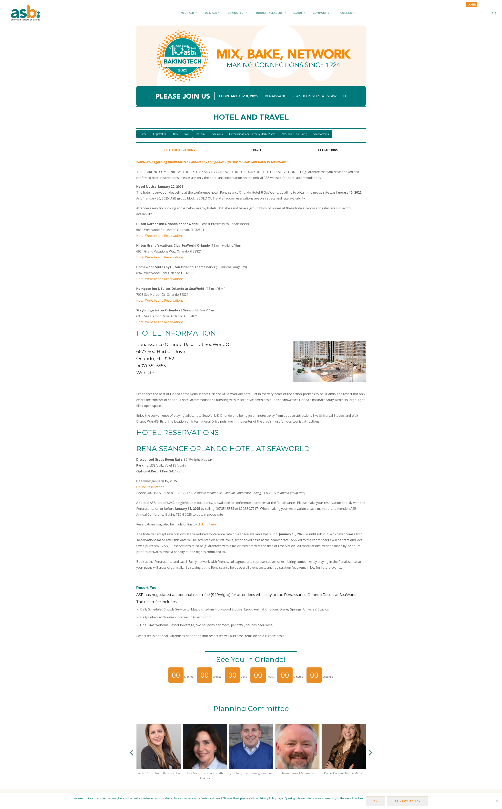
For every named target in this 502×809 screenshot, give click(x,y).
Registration (159, 134)
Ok (375, 801)
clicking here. (207, 524)
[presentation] (131, 752)
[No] (497, 801)
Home (143, 134)
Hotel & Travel (181, 134)
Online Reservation (150, 487)
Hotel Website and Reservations (159, 235)
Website (145, 372)
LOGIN (471, 4)
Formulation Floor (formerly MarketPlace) (252, 134)
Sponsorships (321, 134)
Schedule (201, 134)
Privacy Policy (408, 801)
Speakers (217, 134)
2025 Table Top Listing (294, 134)
